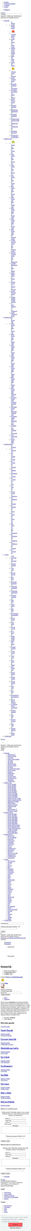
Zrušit (8, 1141)
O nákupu (7, 5)
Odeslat (3, 1141)
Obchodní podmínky (9, 3)
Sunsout (10, 914)
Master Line (11, 897)
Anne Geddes (8, 1194)
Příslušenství (11, 773)
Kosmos (10, 890)
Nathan (10, 900)
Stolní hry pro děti (12, 853)
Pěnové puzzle (12, 770)
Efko (9, 878)
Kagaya (6, 1199)
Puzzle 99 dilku (12, 789)
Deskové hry (11, 836)
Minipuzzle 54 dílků (13, 801)
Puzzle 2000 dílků (12, 820)
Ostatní (9, 901)
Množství (3, 993)
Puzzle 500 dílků (12, 814)
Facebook (6, 1176)
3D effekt (10, 761)
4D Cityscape (11, 861)
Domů (2, 938)
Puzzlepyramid (12, 776)
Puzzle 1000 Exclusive (14, 825)
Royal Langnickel (12, 909)
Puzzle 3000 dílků (12, 822)
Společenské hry (8, 444)
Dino (9, 875)
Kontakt (6, 2)
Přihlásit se (7, 10)
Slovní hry (10, 851)
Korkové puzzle (12, 765)
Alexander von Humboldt (11, 1197)
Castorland (10, 870)
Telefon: (7, 1122)
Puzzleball (10, 775)
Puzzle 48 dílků (12, 786)
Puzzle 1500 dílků (12, 819)
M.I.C (9, 895)
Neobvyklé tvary (12, 831)
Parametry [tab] (7, 999)
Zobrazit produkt (5, 1034)
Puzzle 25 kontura (12, 804)
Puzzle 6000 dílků (12, 833)
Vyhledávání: (4, 923)
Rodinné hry (11, 850)
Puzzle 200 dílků (12, 790)
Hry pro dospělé (12, 837)
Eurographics (11, 880)
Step (9, 912)
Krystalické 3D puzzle (14, 768)
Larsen (9, 892)
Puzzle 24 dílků (12, 784)
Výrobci (6, 554)
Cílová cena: (7, 1124)
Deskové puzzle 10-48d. (14, 798)
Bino (9, 867)
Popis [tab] (5, 997)
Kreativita (10, 767)
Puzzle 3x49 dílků (12, 797)
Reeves (10, 908)
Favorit (9, 884)
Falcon (9, 881)
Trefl (9, 916)
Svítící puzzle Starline (13, 759)
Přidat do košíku (5, 994)
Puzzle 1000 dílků (12, 817)
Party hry (10, 845)
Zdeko (9, 919)
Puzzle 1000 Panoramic (14, 828)
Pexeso (9, 847)
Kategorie (6, 20)
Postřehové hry (12, 848)
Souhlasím (15, 1224)
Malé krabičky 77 (12, 809)
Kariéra (6, 7)
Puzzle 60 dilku (12, 787)
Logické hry (11, 844)
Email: (7, 1120)
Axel (9, 864)
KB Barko (10, 889)
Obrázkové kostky (13, 811)
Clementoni (11, 872)
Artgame (10, 862)
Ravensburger (11, 906)
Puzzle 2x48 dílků (12, 795)
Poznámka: (15, 1126)
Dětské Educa (11, 803)
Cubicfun (10, 873)
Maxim (9, 898)
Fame (9, 883)
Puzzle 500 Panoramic (14, 826)
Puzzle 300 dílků (12, 792)
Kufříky (10, 808)
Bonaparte (10, 869)
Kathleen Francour (9, 1195)
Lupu (9, 894)
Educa (9, 876)
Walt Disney (7, 1192)
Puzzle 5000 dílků (12, 823)
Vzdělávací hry (12, 856)
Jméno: (7, 1118)
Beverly (10, 865)
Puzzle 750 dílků (12, 815)
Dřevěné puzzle (12, 764)
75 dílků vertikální (12, 829)
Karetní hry (11, 839)
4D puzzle (10, 762)
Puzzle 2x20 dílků (12, 794)
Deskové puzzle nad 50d (14, 800)
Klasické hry (11, 840)
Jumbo (9, 887)
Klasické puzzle (8, 317)
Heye (9, 886)
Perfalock (10, 772)
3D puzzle (10, 758)
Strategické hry (12, 855)
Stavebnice (11, 779)
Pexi (9, 905)
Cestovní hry (11, 858)
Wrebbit (10, 917)
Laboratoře (11, 842)
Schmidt (10, 911)
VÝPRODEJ (7, 736)
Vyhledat (3, 14)
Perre (9, 903)
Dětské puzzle (8, 139)
